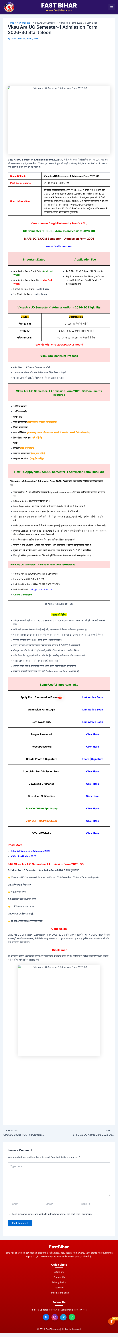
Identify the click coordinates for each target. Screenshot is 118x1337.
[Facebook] (46, 1317)
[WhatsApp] (72, 1317)
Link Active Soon (92, 697)
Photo (85, 759)
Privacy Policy (59, 1282)
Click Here (92, 734)
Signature (97, 759)
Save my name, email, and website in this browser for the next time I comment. (52, 1214)
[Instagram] (54, 1317)
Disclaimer (59, 1287)
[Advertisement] (59, 63)
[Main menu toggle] (111, 7)
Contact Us (59, 1277)
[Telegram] (63, 1317)
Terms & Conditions (59, 1292)
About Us (59, 1272)
